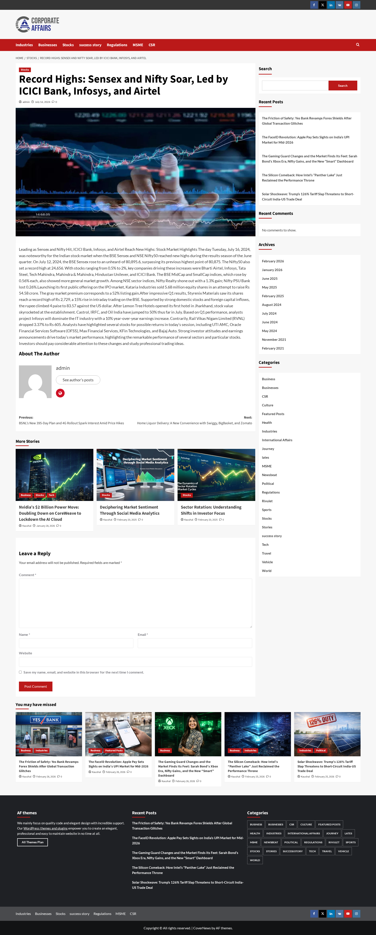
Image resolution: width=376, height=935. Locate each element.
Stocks (68, 45)
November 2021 (274, 339)
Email (143, 634)
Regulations (117, 45)
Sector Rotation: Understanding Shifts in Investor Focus (211, 510)
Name (24, 634)
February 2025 (273, 296)
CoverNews (202, 928)
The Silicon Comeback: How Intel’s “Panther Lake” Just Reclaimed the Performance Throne (302, 177)
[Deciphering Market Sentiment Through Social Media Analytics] (135, 475)
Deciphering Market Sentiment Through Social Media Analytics (129, 510)
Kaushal (26, 526)
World (267, 571)
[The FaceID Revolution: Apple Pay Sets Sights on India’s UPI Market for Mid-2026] (118, 734)
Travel (266, 553)
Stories (267, 527)
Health (267, 422)
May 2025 (269, 287)
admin (26, 102)
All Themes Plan (33, 842)
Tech (51, 495)
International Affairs (277, 440)
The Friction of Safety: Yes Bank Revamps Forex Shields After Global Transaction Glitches (307, 120)
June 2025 (270, 278)
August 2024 (271, 305)
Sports (267, 510)
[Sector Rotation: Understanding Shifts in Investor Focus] (216, 475)
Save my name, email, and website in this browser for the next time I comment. (84, 672)
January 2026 (272, 270)
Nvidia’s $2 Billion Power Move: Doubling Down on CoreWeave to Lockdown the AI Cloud (50, 513)
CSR (152, 45)
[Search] (358, 45)
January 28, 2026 (45, 526)
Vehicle (267, 562)
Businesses (47, 45)
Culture (267, 405)
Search (265, 69)
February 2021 (273, 348)
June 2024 (270, 322)
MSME (138, 45)
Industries (24, 45)
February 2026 (273, 261)
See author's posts (78, 379)
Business (26, 495)
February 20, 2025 (127, 520)
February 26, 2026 (46, 777)
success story (90, 45)
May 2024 (269, 331)
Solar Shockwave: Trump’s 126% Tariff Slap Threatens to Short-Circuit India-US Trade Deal (308, 196)
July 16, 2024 (42, 102)
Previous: (71, 420)
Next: (194, 420)
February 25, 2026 (255, 777)
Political (268, 483)
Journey (268, 449)
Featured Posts (273, 414)
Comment (27, 575)
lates (265, 457)
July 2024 (269, 313)
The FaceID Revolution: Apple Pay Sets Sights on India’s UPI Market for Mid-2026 (305, 139)
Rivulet (267, 501)
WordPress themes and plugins (46, 828)
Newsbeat (269, 475)
